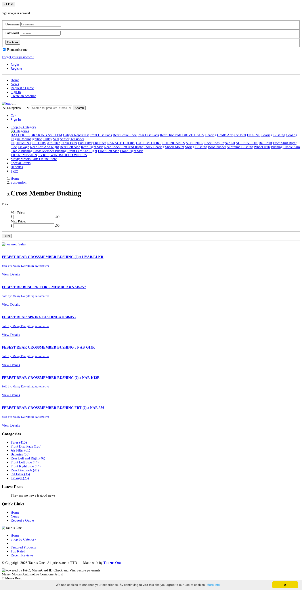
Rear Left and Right (28, 458)
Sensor (64, 139)
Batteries (17, 167)
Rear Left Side (70, 147)
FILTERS (39, 143)
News (15, 84)
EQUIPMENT (21, 143)
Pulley (47, 139)
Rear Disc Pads (148, 135)
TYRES (44, 155)
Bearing (210, 135)
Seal (56, 139)
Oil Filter (99, 143)
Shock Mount (174, 147)
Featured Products (23, 547)
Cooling (291, 135)
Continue (12, 42)
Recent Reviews (22, 555)
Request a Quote (22, 88)
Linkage (23, 147)
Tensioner (77, 139)
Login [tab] (15, 64)
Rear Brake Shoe (125, 135)
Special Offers (21, 163)
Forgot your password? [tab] (18, 57)
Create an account (23, 96)
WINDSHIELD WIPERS (68, 155)
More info (213, 584)
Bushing (279, 135)
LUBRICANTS (173, 143)
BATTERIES (20, 135)
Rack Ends (212, 143)
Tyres (14, 171)
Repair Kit (227, 143)
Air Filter (53, 143)
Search (79, 108)
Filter (7, 236)
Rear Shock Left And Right (123, 147)
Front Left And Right (82, 151)
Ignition (37, 139)
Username (12, 24)
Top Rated (18, 551)
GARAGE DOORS (121, 143)
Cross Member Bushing (50, 151)
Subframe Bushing (240, 147)
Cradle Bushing (21, 151)
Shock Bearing (153, 147)
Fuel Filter (85, 143)
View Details (11, 274)
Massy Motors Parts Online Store (34, 159)
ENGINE (253, 135)
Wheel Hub (262, 147)
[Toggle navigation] (14, 104)
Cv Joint (240, 135)
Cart (14, 116)
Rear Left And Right (44, 147)
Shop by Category (23, 127)
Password (12, 33)
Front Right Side (131, 151)
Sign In (16, 92)
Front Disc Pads (101, 135)
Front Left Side (108, 151)
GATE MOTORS (148, 143)
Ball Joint (265, 143)
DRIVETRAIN (193, 135)
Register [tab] (16, 68)
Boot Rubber (217, 147)
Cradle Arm (225, 135)
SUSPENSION (247, 143)
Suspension (19, 182)
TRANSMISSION (24, 155)
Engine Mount (21, 139)
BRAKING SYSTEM (46, 135)
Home (15, 80)
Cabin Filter (69, 143)
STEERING (194, 143)
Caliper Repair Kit (76, 135)
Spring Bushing (196, 147)
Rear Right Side (92, 147)
